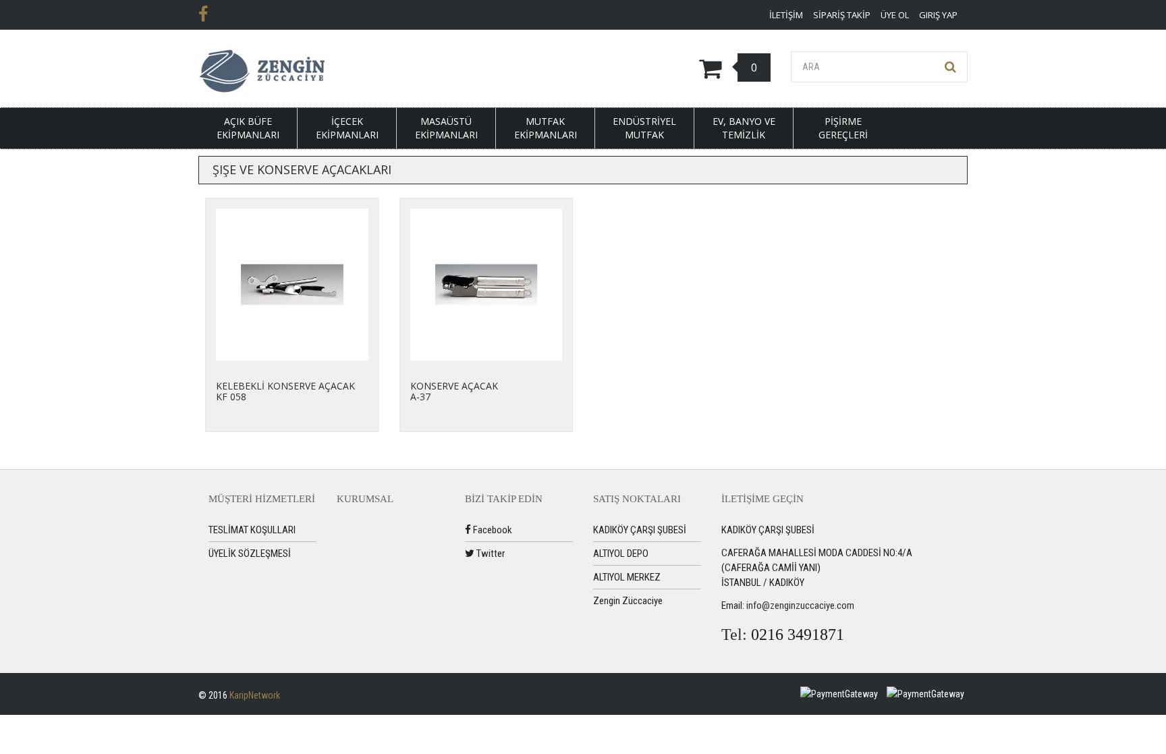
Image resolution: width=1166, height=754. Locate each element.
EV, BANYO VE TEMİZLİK (744, 128)
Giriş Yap (938, 15)
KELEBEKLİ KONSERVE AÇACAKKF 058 (285, 390)
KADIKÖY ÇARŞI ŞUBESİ (639, 530)
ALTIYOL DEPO (620, 553)
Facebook (491, 530)
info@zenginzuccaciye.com (800, 605)
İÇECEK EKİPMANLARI (347, 128)
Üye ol (895, 15)
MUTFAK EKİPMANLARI (545, 128)
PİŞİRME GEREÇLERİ (843, 128)
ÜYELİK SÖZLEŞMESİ (250, 553)
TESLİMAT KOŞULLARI (252, 530)
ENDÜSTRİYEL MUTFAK (644, 128)
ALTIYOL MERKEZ (627, 577)
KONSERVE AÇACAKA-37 (454, 390)
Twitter (489, 553)
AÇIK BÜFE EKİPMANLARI (248, 128)
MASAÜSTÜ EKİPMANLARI (446, 128)
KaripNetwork (254, 695)
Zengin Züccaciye (628, 601)
